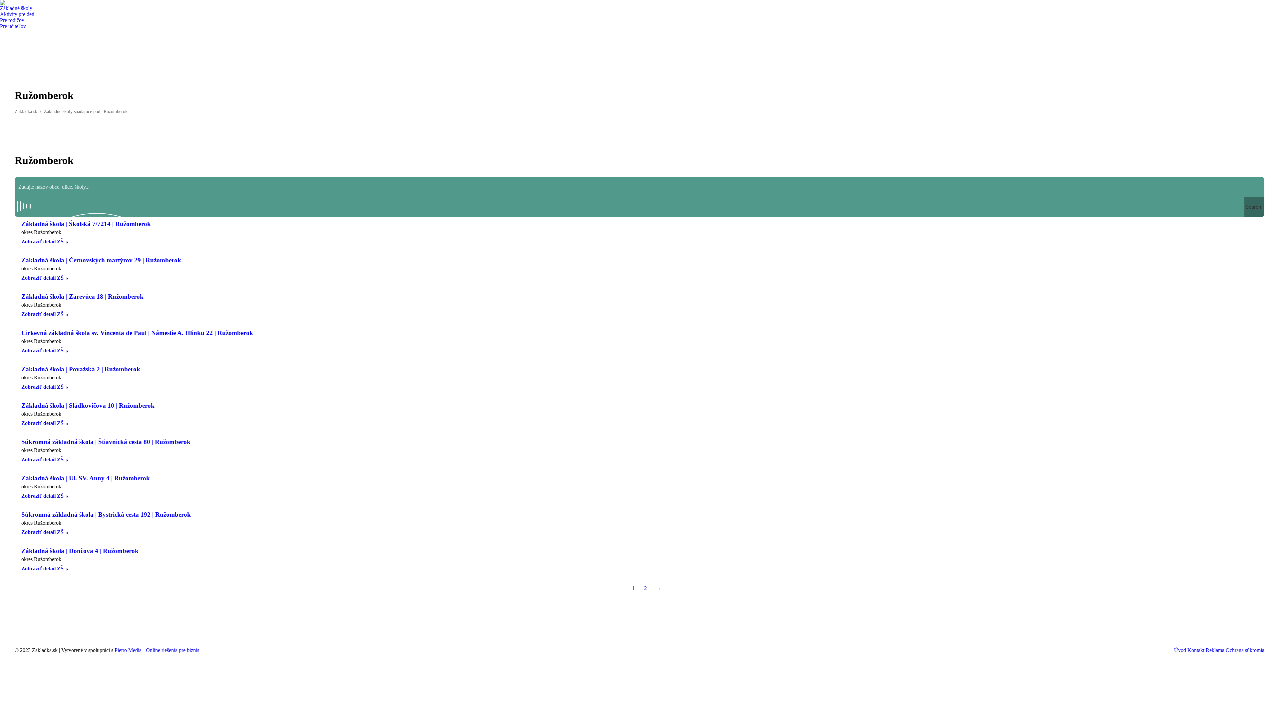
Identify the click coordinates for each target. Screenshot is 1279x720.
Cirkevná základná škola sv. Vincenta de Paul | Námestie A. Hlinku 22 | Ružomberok (137, 332)
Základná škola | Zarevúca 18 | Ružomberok (82, 296)
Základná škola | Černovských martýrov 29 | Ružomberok (101, 260)
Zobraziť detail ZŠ (42, 241)
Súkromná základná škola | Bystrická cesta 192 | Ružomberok (106, 514)
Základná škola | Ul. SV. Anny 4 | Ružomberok (85, 478)
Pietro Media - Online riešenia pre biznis (157, 650)
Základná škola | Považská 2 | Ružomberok (80, 369)
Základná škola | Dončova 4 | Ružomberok (80, 550)
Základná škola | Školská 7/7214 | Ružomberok (86, 223)
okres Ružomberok (41, 232)
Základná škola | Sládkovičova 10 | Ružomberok (88, 405)
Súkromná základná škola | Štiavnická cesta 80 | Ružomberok (106, 441)
